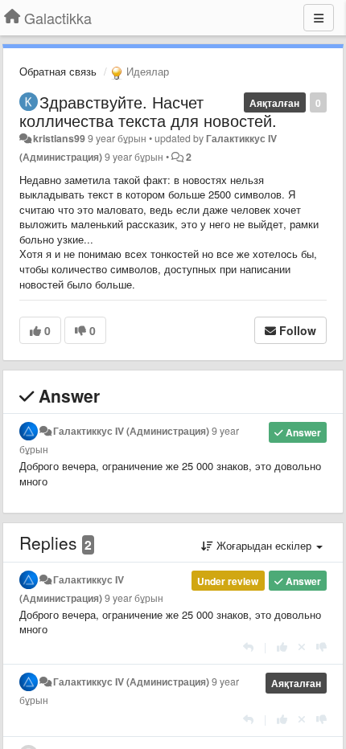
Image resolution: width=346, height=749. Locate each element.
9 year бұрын (134, 598)
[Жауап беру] (248, 646)
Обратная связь (58, 71)
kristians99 (59, 138)
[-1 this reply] (321, 646)
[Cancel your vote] (302, 646)
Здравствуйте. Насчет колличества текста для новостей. (148, 111)
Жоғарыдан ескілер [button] (264, 545)
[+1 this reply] (282, 646)
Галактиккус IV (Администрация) (131, 431)
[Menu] (318, 17)
